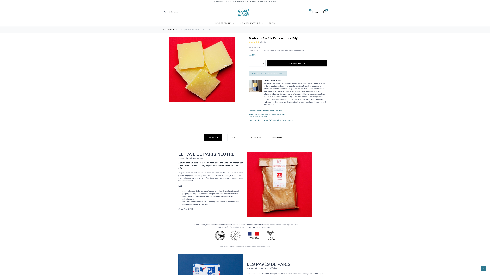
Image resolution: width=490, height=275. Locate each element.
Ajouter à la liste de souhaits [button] (269, 74)
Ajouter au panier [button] (298, 63)
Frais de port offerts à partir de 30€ (265, 111)
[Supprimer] (251, 63)
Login (316, 12)
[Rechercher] (165, 12)
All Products (169, 30)
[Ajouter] (263, 63)
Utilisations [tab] (256, 137)
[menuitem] (224, 23)
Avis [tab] (233, 137)
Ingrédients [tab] (277, 137)
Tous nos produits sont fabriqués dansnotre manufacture (267, 115)
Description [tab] (213, 137)
